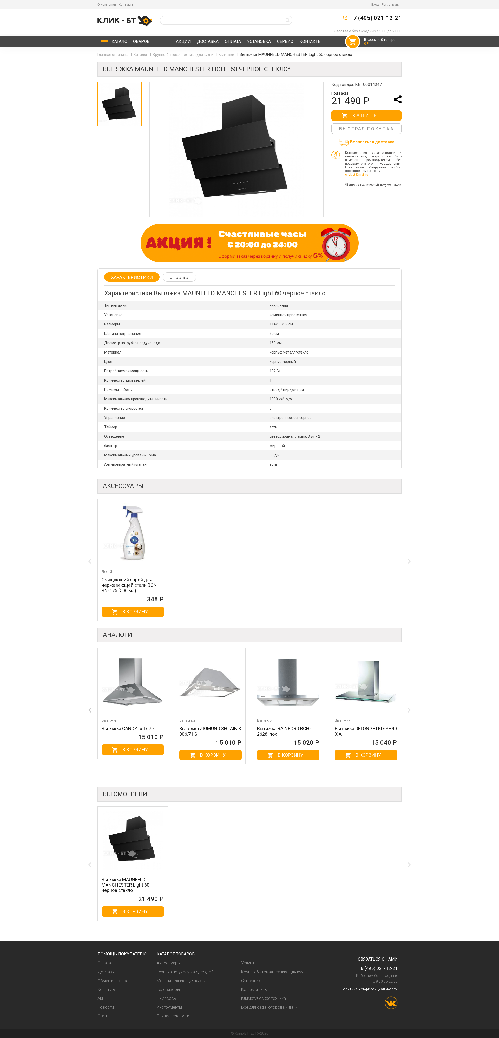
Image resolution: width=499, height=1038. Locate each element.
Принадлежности (173, 1016)
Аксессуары (168, 963)
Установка (259, 41)
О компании (106, 4)
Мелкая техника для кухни (181, 980)
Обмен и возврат (113, 980)
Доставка (208, 41)
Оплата (233, 41)
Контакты (126, 4)
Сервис (285, 41)
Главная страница (113, 54)
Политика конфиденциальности (369, 989)
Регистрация (392, 4)
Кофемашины (254, 989)
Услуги (247, 963)
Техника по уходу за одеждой (185, 971)
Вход (375, 4)
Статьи (103, 1016)
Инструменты (169, 1007)
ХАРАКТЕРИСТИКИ (132, 277)
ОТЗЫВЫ (179, 277)
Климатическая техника (263, 998)
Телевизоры (168, 989)
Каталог (130, 41)
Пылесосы (167, 998)
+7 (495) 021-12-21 (376, 18)
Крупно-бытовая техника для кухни (183, 54)
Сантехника (252, 980)
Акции (183, 41)
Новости (105, 1007)
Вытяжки (227, 54)
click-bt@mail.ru (356, 174)
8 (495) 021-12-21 (379, 968)
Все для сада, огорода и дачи (269, 1007)
